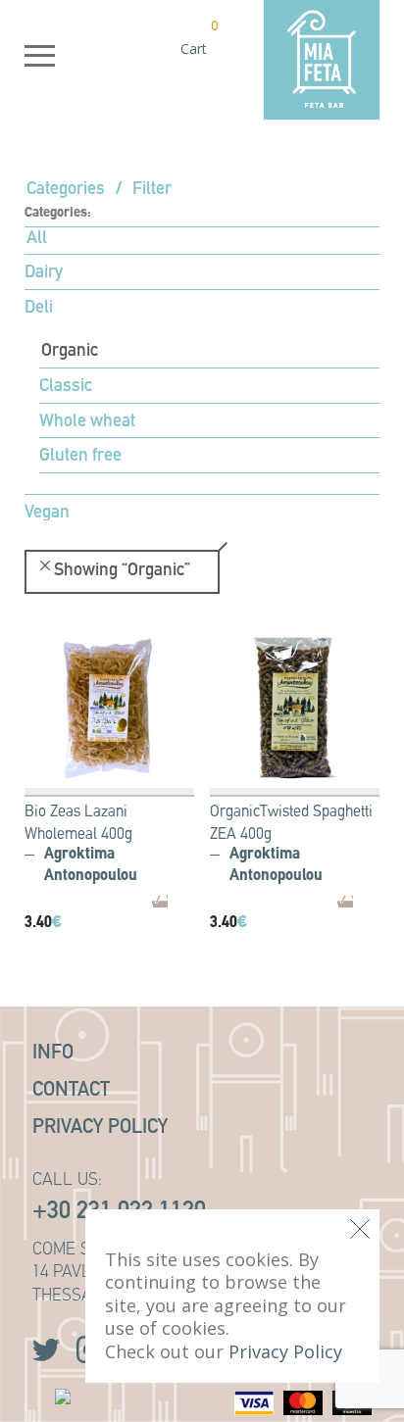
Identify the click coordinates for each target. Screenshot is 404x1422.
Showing (122, 571)
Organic (69, 352)
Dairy (44, 273)
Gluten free (80, 457)
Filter (152, 190)
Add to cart (196, 913)
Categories (65, 190)
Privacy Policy (100, 1128)
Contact (71, 1091)
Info (53, 1053)
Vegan (47, 513)
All (36, 239)
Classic (65, 387)
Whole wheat (87, 422)
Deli (39, 309)
